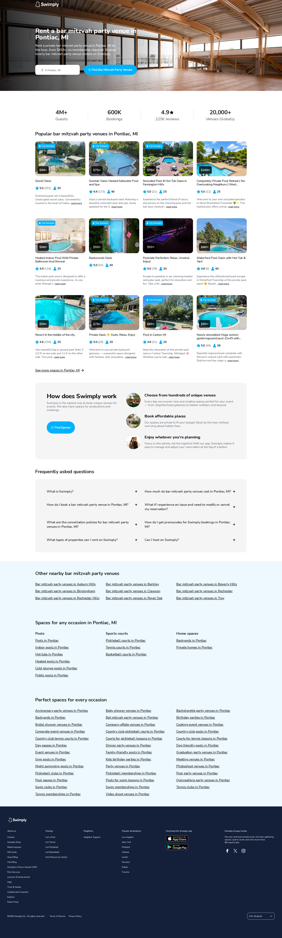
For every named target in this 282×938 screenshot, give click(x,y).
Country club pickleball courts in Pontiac (135, 731)
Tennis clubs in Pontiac (193, 787)
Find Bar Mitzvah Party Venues (112, 70)
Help (9, 882)
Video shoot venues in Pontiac (127, 794)
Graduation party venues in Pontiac (202, 752)
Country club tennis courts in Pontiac (62, 738)
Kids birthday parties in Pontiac (128, 759)
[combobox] (57, 70)
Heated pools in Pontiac (52, 661)
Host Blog (12, 862)
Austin (125, 857)
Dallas (125, 867)
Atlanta (125, 852)
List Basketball (52, 852)
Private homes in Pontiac (194, 647)
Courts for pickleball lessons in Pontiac (134, 738)
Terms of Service (57, 916)
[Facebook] (227, 850)
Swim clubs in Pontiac (51, 787)
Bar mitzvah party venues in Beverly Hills (206, 584)
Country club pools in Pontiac (197, 731)
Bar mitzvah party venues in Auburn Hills (65, 584)
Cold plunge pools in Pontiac (56, 668)
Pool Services (13, 872)
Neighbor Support (92, 837)
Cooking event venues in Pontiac (199, 724)
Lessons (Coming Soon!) (18, 877)
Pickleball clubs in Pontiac (54, 773)
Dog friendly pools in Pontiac (197, 745)
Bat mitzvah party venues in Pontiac (132, 717)
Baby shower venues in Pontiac (128, 710)
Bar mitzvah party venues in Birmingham (65, 591)
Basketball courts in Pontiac (126, 654)
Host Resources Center (56, 857)
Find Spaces (62, 427)
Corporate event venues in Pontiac (60, 731)
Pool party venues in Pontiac (197, 773)
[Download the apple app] (177, 838)
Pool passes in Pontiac (51, 780)
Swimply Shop (14, 842)
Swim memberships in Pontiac (128, 787)
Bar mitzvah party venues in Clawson (133, 591)
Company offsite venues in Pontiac (130, 724)
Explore (10, 897)
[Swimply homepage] (141, 4)
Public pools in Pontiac (51, 675)
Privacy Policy (75, 916)
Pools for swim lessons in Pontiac (130, 780)
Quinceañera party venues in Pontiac (203, 780)
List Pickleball (52, 847)
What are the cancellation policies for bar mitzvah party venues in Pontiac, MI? (88, 524)
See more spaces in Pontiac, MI (57, 370)
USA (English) (255, 916)
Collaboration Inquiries (17, 892)
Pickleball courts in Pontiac (126, 640)
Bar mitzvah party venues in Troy (200, 598)
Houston (126, 862)
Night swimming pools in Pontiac (59, 766)
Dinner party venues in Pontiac (128, 745)
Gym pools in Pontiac (50, 759)
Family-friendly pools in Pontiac (129, 752)
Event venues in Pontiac (52, 752)
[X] (235, 850)
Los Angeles (128, 837)
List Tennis (51, 842)
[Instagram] (243, 850)
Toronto (125, 872)
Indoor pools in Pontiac (52, 647)
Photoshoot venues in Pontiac (197, 766)
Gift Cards (12, 852)
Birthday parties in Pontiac (195, 717)
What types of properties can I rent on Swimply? (82, 540)
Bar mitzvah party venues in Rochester (204, 591)
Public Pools (13, 902)
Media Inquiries (14, 847)
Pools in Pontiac (46, 640)
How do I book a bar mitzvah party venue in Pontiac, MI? (87, 505)
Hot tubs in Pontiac (49, 654)
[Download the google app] (177, 847)
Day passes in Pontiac (51, 745)
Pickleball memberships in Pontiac (131, 773)
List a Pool (50, 837)
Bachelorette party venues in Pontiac (203, 710)
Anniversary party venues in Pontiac (61, 710)
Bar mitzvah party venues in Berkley (132, 584)
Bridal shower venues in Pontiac (58, 724)
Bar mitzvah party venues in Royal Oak (134, 598)
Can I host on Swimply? (162, 540)
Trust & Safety (14, 887)
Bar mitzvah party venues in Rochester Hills (67, 598)
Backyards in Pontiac (191, 640)
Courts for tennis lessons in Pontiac (201, 738)
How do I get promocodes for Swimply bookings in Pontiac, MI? (187, 524)
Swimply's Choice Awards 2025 (22, 867)
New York (126, 842)
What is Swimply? (60, 491)
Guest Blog (12, 857)
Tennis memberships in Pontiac (58, 794)
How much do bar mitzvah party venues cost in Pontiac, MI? (188, 491)
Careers (11, 837)
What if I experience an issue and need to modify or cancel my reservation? (187, 507)
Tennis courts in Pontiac (123, 647)
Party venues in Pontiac (123, 766)
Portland (126, 847)
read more (76, 203)
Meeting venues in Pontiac (195, 759)
